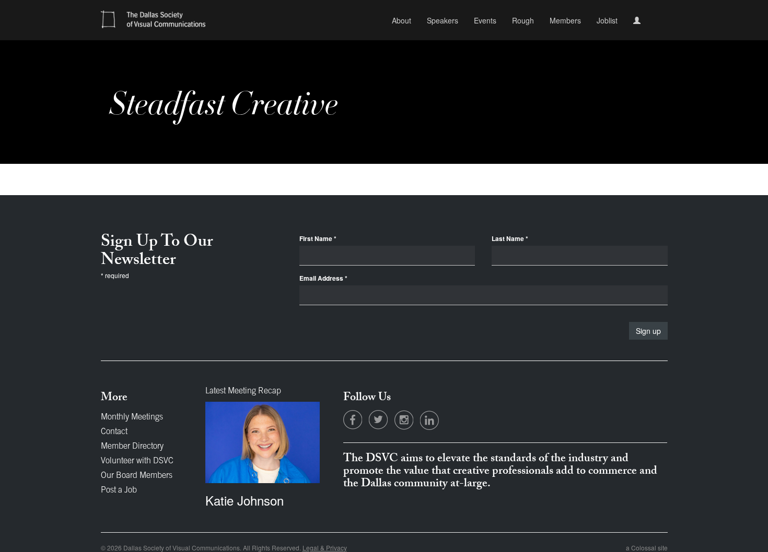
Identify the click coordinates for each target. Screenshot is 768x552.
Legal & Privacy (324, 547)
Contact (114, 432)
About (401, 20)
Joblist (607, 20)
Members (565, 20)
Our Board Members (136, 476)
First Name (317, 238)
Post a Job (119, 490)
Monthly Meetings (132, 417)
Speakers (442, 20)
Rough (523, 20)
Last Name (510, 238)
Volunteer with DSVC (137, 461)
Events (485, 20)
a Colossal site (647, 547)
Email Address (323, 278)
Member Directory (132, 446)
